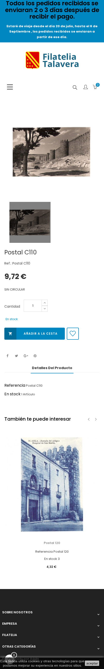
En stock (12, 394)
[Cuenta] (85, 87)
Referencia (14, 385)
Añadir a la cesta (33, 333)
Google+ (26, 356)
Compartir (7, 356)
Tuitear (17, 356)
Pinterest (35, 356)
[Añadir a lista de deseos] (73, 334)
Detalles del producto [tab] (52, 367)
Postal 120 (52, 543)
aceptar (92, 663)
